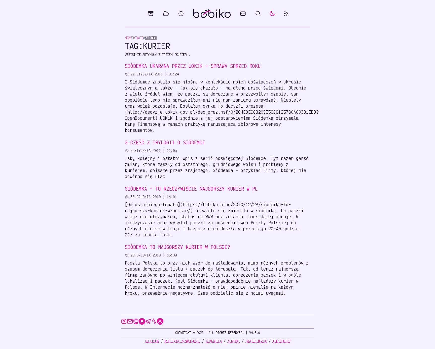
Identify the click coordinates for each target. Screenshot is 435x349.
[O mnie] (181, 14)
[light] (272, 14)
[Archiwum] (151, 14)
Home (129, 37)
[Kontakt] (243, 14)
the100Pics (281, 341)
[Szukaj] (258, 14)
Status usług (256, 341)
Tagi (139, 37)
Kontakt (234, 341)
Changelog (214, 341)
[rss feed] (286, 14)
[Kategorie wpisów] (166, 14)
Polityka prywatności (182, 341)
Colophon (152, 341)
